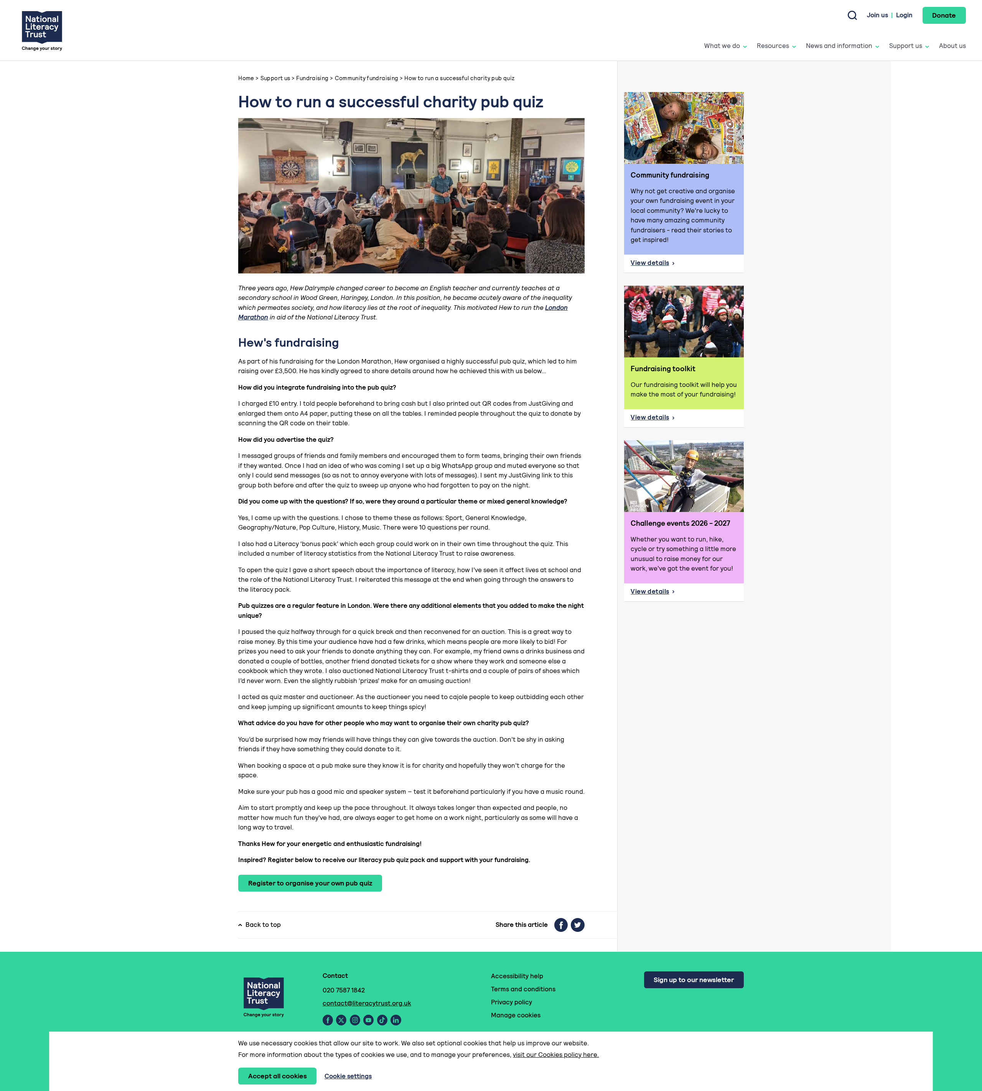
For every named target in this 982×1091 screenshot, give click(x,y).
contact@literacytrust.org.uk (367, 1003)
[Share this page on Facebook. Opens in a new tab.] (561, 925)
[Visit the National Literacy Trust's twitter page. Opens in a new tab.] (341, 1020)
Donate (944, 15)
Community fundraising (367, 78)
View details (677, 265)
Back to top (263, 924)
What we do (722, 45)
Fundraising (312, 78)
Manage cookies (515, 1015)
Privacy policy (511, 1002)
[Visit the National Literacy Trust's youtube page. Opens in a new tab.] (368, 1020)
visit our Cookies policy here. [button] (556, 1054)
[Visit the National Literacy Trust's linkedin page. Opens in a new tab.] (395, 1020)
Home (246, 78)
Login (904, 15)
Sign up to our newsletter (694, 979)
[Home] (42, 30)
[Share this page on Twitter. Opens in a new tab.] (578, 925)
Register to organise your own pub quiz (310, 883)
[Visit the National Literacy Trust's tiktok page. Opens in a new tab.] (382, 1020)
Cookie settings (348, 1076)
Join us (877, 15)
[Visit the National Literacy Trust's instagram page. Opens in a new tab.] (355, 1020)
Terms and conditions (523, 989)
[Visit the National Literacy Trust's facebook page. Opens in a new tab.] (328, 1020)
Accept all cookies (277, 1075)
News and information (839, 45)
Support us (905, 45)
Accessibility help (517, 976)
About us (952, 45)
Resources (773, 45)
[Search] (852, 15)
